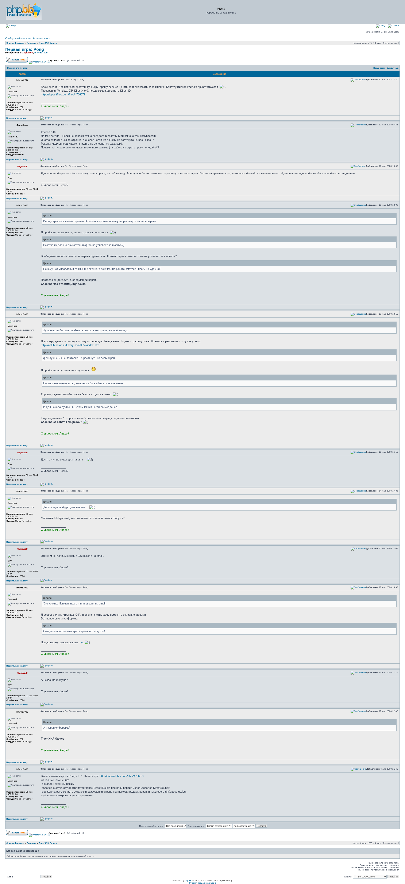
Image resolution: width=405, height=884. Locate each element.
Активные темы (41, 38)
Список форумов (15, 43)
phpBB (188, 880)
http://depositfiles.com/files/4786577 (63, 94)
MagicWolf (27, 52)
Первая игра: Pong (24, 49)
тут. (81, 642)
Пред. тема (379, 68)
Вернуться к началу (17, 118)
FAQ (382, 25)
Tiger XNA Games (48, 43)
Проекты (31, 43)
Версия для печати (17, 68)
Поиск (395, 25)
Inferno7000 (40, 52)
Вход (13, 25)
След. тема (392, 68)
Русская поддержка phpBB (202, 883)
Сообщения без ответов (18, 38)
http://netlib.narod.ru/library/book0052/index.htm (70, 345)
